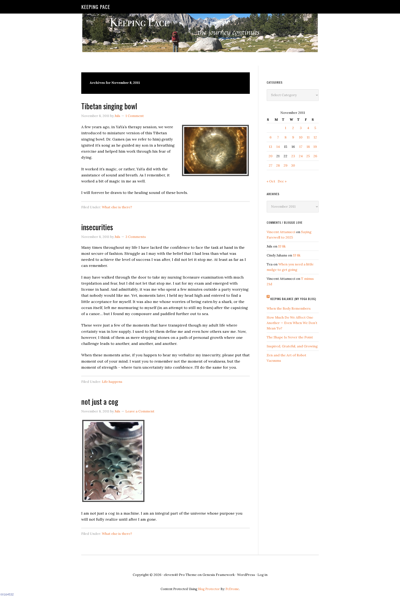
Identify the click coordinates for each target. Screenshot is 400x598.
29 (286, 165)
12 (315, 137)
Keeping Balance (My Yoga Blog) (293, 298)
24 (301, 156)
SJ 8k (282, 246)
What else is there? (117, 207)
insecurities (97, 226)
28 (278, 165)
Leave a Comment (139, 411)
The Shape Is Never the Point (290, 337)
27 (270, 165)
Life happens (112, 381)
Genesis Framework (218, 575)
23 (293, 156)
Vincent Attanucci (281, 232)
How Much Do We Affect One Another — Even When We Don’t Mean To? (292, 322)
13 (270, 146)
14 (278, 146)
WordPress (246, 575)
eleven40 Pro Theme (180, 575)
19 (315, 146)
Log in (263, 575)
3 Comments (135, 237)
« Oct (271, 181)
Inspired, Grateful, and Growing (292, 346)
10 (300, 137)
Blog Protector (209, 589)
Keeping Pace (95, 6)
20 (270, 156)
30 (293, 165)
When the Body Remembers (289, 308)
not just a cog (99, 401)
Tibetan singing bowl (109, 105)
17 (300, 146)
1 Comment (134, 116)
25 (308, 156)
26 (315, 156)
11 (308, 137)
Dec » (282, 181)
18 (308, 146)
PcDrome (232, 589)
